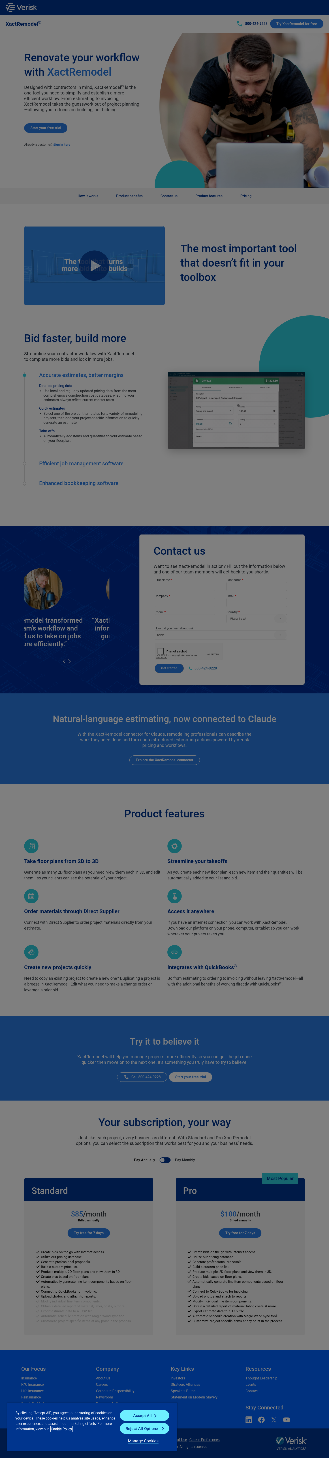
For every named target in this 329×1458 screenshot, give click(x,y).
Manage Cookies (143, 1440)
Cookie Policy (61, 1428)
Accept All (142, 1415)
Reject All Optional (143, 1428)
